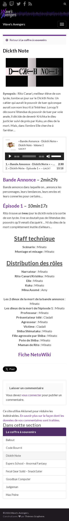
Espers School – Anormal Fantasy (26, 463)
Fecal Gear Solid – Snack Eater (24, 471)
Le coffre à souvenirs (34, 40)
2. (28, 168)
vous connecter (31, 395)
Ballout (10, 440)
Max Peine (12, 494)
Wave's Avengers (14, 24)
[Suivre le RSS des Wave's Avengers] (30, 3)
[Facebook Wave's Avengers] (24, 3)
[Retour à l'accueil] (34, 13)
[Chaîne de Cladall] (5, 3)
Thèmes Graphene (34, 516)
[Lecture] (10, 156)
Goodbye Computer (18, 479)
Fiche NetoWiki (34, 354)
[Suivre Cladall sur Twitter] (18, 3)
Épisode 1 (13, 206)
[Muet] (48, 156)
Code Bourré (14, 447)
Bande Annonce (19, 179)
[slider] (56, 155)
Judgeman (12, 487)
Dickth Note (13, 455)
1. (31, 164)
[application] (34, 156)
